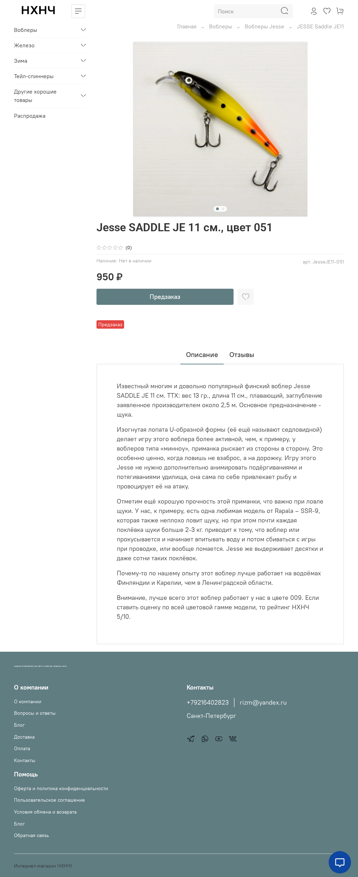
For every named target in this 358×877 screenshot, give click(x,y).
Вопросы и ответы (35, 713)
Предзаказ (165, 297)
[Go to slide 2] (223, 208)
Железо (24, 45)
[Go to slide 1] (217, 208)
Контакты (24, 760)
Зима (20, 60)
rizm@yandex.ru (263, 702)
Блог (19, 725)
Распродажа (29, 115)
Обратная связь (31, 835)
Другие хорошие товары (35, 95)
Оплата (22, 748)
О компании (27, 701)
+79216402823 (208, 702)
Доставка (24, 737)
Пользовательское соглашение (49, 800)
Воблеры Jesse (264, 26)
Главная (186, 26)
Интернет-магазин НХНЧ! (43, 866)
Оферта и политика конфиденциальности (61, 788)
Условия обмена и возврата (45, 812)
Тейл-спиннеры (33, 76)
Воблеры (220, 26)
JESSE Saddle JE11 (320, 26)
